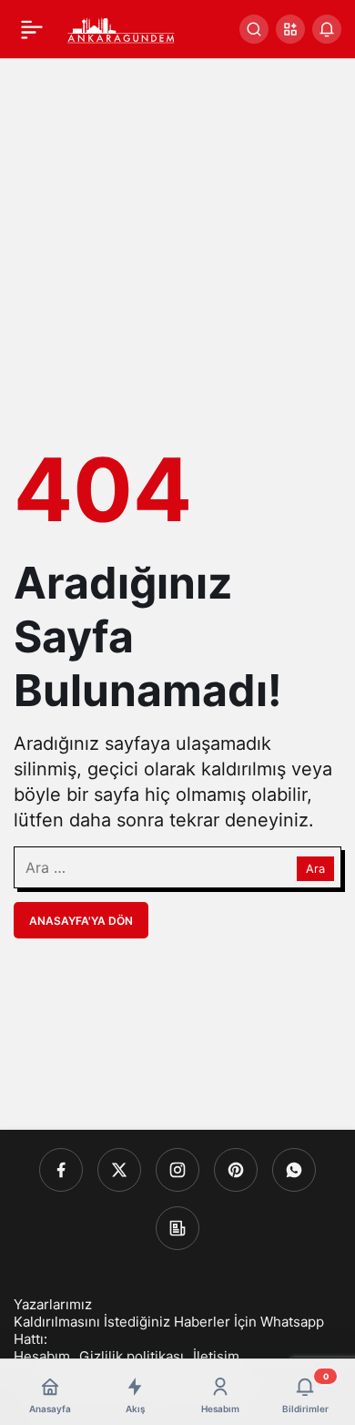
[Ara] (254, 29)
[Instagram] (177, 1170)
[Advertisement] (177, 245)
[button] (290, 29)
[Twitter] (119, 1170)
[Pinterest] (236, 1170)
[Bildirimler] (326, 29)
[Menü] (32, 29)
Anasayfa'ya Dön (81, 921)
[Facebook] (61, 1170)
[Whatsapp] (294, 1170)
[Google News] (177, 1228)
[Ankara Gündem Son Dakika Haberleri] (121, 27)
